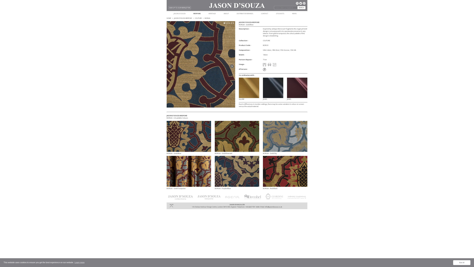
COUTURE (198, 18)
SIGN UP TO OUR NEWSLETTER (179, 8)
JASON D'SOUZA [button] (180, 13)
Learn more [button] (80, 262)
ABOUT (226, 13)
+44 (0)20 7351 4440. (252, 207)
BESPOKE (197, 13)
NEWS (294, 13)
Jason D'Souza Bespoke (183, 18)
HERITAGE (212, 13)
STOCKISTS (280, 13)
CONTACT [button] (264, 13)
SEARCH (301, 8)
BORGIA (207, 18)
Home (169, 18)
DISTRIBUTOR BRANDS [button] (245, 13)
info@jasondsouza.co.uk (273, 207)
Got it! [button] (461, 263)
